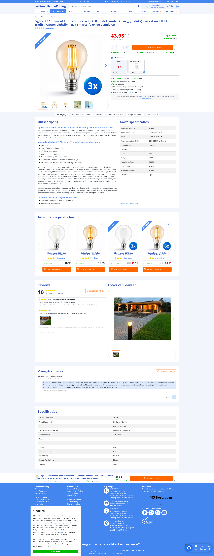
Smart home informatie (43, 499)
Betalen (78, 489)
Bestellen (70, 489)
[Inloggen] (172, 6)
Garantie (70, 493)
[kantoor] (106, 523)
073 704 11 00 (115, 509)
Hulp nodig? (108, 487)
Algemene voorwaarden (102, 551)
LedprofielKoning (73, 506)
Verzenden (71, 491)
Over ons (38, 489)
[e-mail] (106, 503)
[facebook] (145, 512)
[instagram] (157, 512)
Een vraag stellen (167, 371)
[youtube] (164, 512)
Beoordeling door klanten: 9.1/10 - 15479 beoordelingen (107, 553)
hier (62, 532)
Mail (195, 549)
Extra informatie (41, 497)
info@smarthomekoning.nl (120, 501)
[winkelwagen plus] (127, 47)
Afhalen (80, 491)
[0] (177, 6)
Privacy (115, 551)
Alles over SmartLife (42, 502)
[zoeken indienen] (138, 6)
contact (131, 92)
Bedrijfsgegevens (41, 491)
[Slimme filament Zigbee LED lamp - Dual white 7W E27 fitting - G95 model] (56, 236)
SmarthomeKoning (42, 487)
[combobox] (102, 6)
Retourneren (71, 495)
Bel (209, 549)
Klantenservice (174, 1)
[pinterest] (151, 512)
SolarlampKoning (73, 504)
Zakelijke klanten (41, 493)
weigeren (46, 539)
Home (37, 17)
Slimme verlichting (47, 17)
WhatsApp (202, 549)
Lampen (58, 17)
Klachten (78, 493)
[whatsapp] (106, 511)
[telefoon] (106, 491)
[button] (105, 65)
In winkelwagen (154, 47)
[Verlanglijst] (168, 6)
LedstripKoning (72, 502)
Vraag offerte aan (145, 96)
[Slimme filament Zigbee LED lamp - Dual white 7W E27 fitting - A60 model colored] (90, 236)
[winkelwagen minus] (113, 47)
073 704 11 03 (115, 489)
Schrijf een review (96, 291)
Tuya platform (40, 504)
